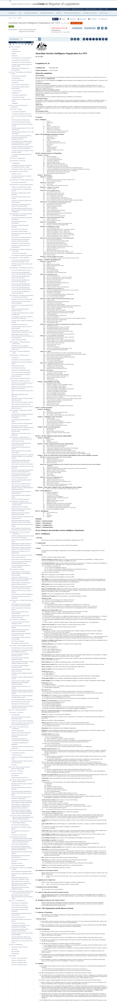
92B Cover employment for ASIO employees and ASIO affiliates (22, 933)
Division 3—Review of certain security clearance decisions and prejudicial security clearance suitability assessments (22, 817)
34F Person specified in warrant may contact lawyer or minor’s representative (22, 536)
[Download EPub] (72, 39)
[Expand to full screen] (100, 39)
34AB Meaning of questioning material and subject (21, 362)
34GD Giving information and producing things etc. (21, 591)
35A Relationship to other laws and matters (22, 648)
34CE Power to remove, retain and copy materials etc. (21, 434)
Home (10, 18)
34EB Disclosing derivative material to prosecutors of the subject (20, 513)
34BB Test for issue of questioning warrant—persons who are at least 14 (22, 387)
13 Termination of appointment (19, 95)
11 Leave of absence (16, 90)
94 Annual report (15, 951)
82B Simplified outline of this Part (19, 777)
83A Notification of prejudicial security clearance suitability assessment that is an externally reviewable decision (21, 848)
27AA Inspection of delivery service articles (21, 255)
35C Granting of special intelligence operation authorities (20, 654)
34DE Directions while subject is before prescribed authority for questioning (20, 461)
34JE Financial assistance (17, 641)
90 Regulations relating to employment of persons (21, 920)
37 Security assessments (17, 730)
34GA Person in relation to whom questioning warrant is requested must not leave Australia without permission (21, 579)
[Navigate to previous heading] (17, 44)
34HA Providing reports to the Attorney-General (21, 608)
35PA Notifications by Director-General (20, 701)
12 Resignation (15, 92)
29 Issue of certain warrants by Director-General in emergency (21, 302)
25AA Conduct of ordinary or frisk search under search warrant (21, 176)
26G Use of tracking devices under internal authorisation (21, 218)
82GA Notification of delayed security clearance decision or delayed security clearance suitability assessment (20, 806)
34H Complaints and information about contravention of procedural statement (21, 605)
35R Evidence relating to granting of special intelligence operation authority (22, 706)
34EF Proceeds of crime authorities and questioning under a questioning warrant (21, 529)
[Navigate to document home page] (10, 44)
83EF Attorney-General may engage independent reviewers (20, 888)
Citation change (76, 23)
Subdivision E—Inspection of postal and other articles (22, 250)
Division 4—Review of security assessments (23, 750)
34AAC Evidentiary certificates (18, 339)
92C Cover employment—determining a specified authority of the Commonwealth (21, 937)
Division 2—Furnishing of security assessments (20, 727)
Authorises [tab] (73, 19)
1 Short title (14, 49)
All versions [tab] (93, 19)
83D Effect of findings (16, 863)
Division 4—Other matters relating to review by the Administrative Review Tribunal (22, 892)
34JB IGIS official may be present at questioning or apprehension (20, 630)
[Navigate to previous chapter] (87, 39)
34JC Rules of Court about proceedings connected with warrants (21, 634)
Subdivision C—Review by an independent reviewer (22, 868)
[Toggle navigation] (32, 42)
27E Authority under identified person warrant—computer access (20, 277)
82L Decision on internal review (19, 834)
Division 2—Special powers (18, 158)
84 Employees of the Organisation (19, 903)
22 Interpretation (15, 163)
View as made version (90, 28)
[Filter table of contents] (25, 44)
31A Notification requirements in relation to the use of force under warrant (22, 317)
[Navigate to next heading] (19, 44)
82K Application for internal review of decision (20, 831)
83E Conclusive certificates (18, 865)
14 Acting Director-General (17, 97)
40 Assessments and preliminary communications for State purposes (20, 739)
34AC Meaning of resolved (17, 365)
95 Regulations (15, 953)
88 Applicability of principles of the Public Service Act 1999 (21, 914)
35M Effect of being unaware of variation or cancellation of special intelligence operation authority (22, 692)
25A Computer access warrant (19, 182)
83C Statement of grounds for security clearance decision (20, 856)
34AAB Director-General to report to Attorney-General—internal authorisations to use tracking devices (22, 336)
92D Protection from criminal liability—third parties (21, 941)
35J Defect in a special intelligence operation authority (22, 677)
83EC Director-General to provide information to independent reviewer (20, 878)
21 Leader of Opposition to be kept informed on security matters (22, 151)
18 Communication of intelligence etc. (20, 120)
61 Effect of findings (16, 755)
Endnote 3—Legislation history (18, 962)
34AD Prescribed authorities (18, 368)
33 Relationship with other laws (19, 324)
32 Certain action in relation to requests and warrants (22, 321)
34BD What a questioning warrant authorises (19, 395)
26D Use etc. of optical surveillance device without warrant (21, 201)
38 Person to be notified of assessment (21, 732)
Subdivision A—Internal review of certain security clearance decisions (22, 821)
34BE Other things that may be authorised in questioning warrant (22, 399)
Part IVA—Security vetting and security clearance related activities (20, 767)
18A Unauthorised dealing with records (21, 122)
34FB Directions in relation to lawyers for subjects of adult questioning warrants (21, 544)
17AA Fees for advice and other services (21, 114)
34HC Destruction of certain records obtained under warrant (20, 616)
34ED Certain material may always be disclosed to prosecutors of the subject (20, 521)
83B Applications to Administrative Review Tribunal (21, 852)
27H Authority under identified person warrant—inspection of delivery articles (20, 288)
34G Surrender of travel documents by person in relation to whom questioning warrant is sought (21, 573)
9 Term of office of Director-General (20, 84)
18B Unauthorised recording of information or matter (22, 125)
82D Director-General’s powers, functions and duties (21, 788)
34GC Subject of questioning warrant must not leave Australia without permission (21, 587)
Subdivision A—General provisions (20, 355)
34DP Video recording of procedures (20, 499)
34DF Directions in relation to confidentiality (22, 464)
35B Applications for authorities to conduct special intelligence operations (22, 650)
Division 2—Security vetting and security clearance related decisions (22, 780)
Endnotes (13, 955)
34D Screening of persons (17, 441)
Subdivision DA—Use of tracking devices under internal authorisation (22, 214)
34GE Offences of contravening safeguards (22, 594)
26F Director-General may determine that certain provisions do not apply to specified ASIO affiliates (21, 210)
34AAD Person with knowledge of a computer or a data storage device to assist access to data (22, 347)
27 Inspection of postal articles (19, 253)
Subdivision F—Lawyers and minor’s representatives (21, 532)
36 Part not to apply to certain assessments (22, 720)
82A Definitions (15, 775)
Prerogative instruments (90, 13)
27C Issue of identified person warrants (21, 270)
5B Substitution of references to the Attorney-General (20, 69)
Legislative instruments (30, 13)
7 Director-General (15, 78)
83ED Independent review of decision (20, 881)
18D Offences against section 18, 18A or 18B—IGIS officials (22, 132)
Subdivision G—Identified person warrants (22, 267)
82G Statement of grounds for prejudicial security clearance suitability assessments (21, 801)
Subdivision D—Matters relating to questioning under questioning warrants (22, 438)
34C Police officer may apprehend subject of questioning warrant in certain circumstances (22, 416)
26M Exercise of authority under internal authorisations (21, 234)
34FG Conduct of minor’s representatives (21, 559)
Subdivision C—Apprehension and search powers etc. (22, 411)
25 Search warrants (16, 173)
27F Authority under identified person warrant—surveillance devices (20, 280)
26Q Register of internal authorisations (20, 243)
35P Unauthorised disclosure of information (22, 699)
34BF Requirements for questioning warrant (22, 402)
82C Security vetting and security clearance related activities (22, 784)
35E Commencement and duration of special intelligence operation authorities (22, 662)
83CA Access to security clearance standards (19, 860)
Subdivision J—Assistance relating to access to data (21, 342)
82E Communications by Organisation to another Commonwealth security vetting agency (21, 793)
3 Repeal (13, 53)
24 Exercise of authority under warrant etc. (21, 169)
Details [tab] (63, 19)
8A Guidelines (14, 82)
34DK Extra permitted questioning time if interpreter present (21, 480)
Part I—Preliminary (15, 46)
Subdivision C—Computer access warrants (22, 179)
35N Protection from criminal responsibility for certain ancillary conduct (21, 696)
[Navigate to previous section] (90, 39)
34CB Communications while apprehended (21, 423)
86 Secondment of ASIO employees (20, 907)
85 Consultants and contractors (19, 905)
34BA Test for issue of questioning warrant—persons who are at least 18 (22, 383)
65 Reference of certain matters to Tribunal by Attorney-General (21, 761)
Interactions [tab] (104, 19)
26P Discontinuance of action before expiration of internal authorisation (20, 240)
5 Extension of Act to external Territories (21, 62)
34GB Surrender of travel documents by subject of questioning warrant (21, 583)
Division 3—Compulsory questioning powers (21, 352)
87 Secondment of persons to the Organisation (19, 910)
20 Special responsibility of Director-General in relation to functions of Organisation (22, 147)
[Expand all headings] (29, 44)
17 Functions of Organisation (18, 111)
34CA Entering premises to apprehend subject (20, 420)
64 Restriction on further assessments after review (22, 758)
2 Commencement (15, 51)
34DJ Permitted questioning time (19, 477)
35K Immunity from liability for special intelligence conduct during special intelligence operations (20, 682)
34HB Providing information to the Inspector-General (19, 612)
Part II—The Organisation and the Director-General (21, 73)
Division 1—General (17, 109)
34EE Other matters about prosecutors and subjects (22, 525)
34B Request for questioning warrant (20, 380)
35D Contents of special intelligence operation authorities (20, 658)
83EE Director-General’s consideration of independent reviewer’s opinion (21, 884)
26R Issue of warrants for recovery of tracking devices (20, 246)
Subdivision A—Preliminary (18, 160)
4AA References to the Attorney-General (21, 58)
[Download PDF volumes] (75, 39)
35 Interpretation (15, 714)
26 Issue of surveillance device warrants (21, 187)
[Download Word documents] (78, 39)
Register (78, 9)
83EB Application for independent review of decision (22, 874)
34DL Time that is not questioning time (20, 483)
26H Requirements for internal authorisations (18, 222)
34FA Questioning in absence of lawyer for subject (21, 540)
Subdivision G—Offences (18, 569)
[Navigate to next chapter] (96, 39)
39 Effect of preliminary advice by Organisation (19, 735)
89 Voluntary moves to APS (18, 917)
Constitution (12, 13)
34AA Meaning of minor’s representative (21, 359)
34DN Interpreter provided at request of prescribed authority (21, 492)
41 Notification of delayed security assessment (19, 743)
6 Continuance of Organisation (19, 76)
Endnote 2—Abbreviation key (18, 960)
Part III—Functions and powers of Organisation (19, 106)
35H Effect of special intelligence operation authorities (21, 673)
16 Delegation (14, 103)
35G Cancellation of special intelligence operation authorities (21, 670)
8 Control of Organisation (17, 80)
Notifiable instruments (46, 13)
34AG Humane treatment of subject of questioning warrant (20, 375)
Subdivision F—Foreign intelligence (20, 257)
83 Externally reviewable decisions (19, 844)
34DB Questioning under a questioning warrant (20, 447)
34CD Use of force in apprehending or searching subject (20, 430)
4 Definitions (14, 55)
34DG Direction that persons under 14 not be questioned (22, 467)
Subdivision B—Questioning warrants (21, 378)
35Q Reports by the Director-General (20, 703)
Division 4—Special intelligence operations (22, 645)
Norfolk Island (104, 13)
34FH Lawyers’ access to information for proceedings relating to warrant (21, 562)
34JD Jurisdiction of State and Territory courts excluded (21, 638)
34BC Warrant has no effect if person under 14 (22, 391)
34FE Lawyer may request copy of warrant (21, 555)
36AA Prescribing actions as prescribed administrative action (21, 717)
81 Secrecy (14, 765)
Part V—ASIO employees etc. (18, 900)
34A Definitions (15, 357)
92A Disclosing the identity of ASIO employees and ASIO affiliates (19, 930)
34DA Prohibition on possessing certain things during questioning (21, 444)
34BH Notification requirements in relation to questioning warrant (22, 407)
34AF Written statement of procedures (20, 372)
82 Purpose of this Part (17, 773)
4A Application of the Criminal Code (20, 60)
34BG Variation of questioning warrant (21, 404)
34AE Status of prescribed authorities (20, 370)
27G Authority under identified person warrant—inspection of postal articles (20, 284)
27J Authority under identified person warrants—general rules (20, 292)
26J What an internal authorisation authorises (20, 226)
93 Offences (14, 949)
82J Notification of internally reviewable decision (21, 827)
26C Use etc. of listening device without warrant (21, 197)
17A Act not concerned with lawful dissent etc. (21, 116)
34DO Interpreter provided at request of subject (21, 496)
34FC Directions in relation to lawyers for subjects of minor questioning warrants (21, 548)
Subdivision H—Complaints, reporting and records (22, 601)
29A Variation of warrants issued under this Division (22, 306)
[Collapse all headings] (32, 44)
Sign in (91, 9)
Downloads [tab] (83, 19)
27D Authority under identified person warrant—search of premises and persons (21, 273)
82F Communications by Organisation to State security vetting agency (21, 797)
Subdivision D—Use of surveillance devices (22, 184)
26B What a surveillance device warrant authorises (21, 193)
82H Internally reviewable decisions (20, 825)
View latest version (77, 28)
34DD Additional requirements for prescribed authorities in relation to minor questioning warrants (22, 456)
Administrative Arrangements (72, 13)
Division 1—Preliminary (17, 712)
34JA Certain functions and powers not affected (21, 626)
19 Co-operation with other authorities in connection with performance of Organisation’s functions (21, 137)
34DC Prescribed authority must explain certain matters (21, 451)
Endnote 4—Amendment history (19, 964)
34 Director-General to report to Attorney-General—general (21, 327)
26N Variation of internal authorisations (21, 237)
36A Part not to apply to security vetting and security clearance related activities (22, 723)
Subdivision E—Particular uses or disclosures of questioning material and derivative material (22, 503)
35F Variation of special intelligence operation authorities (20, 666)
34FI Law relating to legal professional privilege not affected (20, 566)
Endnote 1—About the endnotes (19, 958)
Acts (20, 13)
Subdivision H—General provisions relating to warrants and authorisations (22, 296)
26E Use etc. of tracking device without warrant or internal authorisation (20, 205)
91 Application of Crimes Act (18, 923)
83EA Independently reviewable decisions (21, 871)
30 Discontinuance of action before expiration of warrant (20, 309)
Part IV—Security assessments (18, 710)
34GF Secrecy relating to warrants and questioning (20, 597)
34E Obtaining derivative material (19, 506)
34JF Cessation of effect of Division (20, 643)
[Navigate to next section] (93, 39)
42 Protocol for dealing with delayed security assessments (22, 747)
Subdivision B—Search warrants (20, 171)
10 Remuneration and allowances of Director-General (20, 87)
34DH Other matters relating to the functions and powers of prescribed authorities (22, 470)
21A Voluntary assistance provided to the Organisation (21, 155)
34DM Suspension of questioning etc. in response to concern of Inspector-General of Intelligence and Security (22, 487)
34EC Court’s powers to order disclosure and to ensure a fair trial (22, 517)
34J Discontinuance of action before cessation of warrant (20, 622)
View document (14, 39)
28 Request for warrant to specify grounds (21, 299)
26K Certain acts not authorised (19, 229)
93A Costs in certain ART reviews (19, 947)
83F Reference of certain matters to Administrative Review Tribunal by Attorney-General (22, 896)
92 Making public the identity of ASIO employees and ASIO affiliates (20, 926)
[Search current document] (106, 39)
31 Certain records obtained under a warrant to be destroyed (22, 313)
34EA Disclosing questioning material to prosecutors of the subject (21, 509)
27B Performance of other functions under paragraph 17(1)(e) (21, 264)
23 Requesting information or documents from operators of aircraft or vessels (21, 166)
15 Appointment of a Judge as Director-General (21, 100)
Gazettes (58, 13)
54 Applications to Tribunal (18, 752)
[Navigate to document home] (84, 39)
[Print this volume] (103, 39)
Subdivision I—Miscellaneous (19, 619)
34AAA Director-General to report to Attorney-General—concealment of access (21, 331)
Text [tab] (56, 19)
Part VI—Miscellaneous (17, 944)
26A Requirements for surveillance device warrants (21, 190)
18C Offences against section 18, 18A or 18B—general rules (22, 128)
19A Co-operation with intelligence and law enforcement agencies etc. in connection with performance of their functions (21, 143)
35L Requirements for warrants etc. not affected (21, 687)
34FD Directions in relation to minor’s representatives (20, 552)
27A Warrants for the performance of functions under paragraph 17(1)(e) (20, 260)
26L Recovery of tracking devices (19, 231)
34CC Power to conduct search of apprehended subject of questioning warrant (22, 426)
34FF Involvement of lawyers (18, 557)
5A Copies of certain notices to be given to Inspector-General (21, 65)
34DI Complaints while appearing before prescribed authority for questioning (21, 474)
